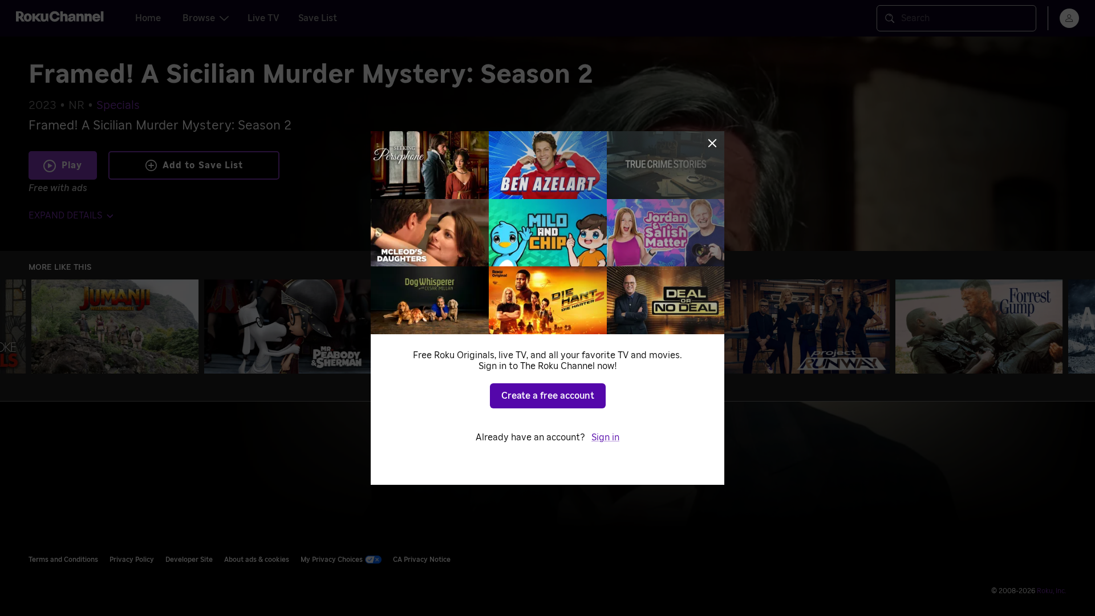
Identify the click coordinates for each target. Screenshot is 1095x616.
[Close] (712, 143)
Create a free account (547, 395)
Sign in (605, 437)
